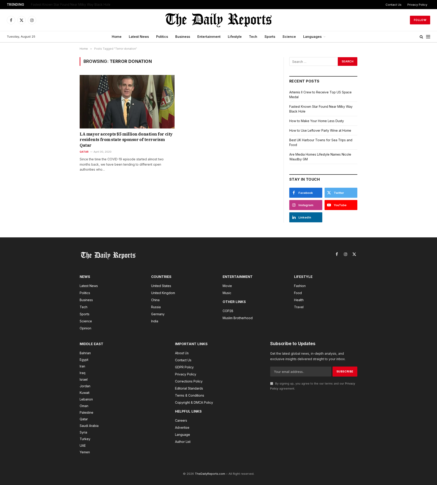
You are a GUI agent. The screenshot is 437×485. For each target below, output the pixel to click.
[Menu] (428, 37)
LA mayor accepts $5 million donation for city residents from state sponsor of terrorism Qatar (126, 139)
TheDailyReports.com (210, 473)
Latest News (139, 36)
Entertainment (209, 36)
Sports (269, 36)
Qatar (84, 151)
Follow (420, 20)
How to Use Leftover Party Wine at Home (320, 130)
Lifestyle (235, 36)
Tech (253, 36)
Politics (162, 36)
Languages (312, 36)
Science (289, 36)
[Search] (421, 37)
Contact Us (393, 4)
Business (182, 36)
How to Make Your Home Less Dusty (58, 4)
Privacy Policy (417, 4)
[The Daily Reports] (218, 20)
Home (117, 36)
